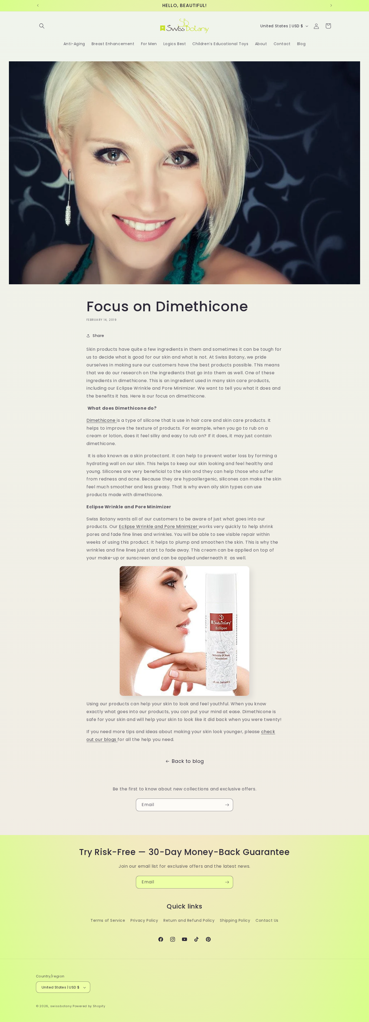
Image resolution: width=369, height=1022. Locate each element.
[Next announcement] (331, 5)
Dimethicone (101, 420)
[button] (42, 26)
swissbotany (61, 1006)
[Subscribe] (227, 805)
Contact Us (267, 920)
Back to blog (188, 761)
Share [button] (98, 335)
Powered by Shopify (89, 1006)
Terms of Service (107, 920)
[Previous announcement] (38, 5)
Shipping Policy (235, 920)
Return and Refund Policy (188, 920)
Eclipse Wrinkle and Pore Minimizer (159, 526)
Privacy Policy (144, 920)
